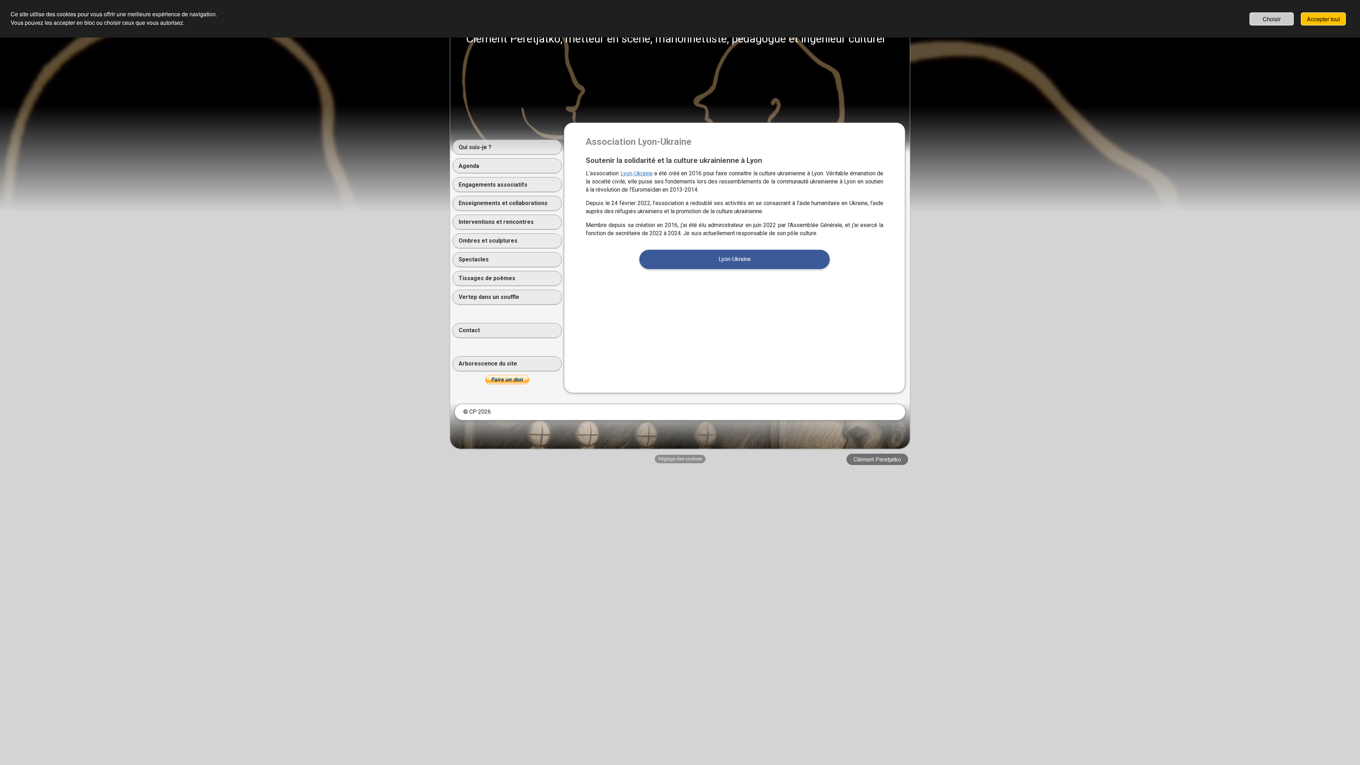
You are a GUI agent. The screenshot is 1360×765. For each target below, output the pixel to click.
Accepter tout (1323, 19)
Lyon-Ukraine (636, 173)
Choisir (1272, 19)
